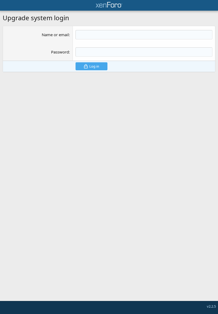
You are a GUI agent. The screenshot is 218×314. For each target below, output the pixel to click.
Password (60, 52)
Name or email (55, 34)
